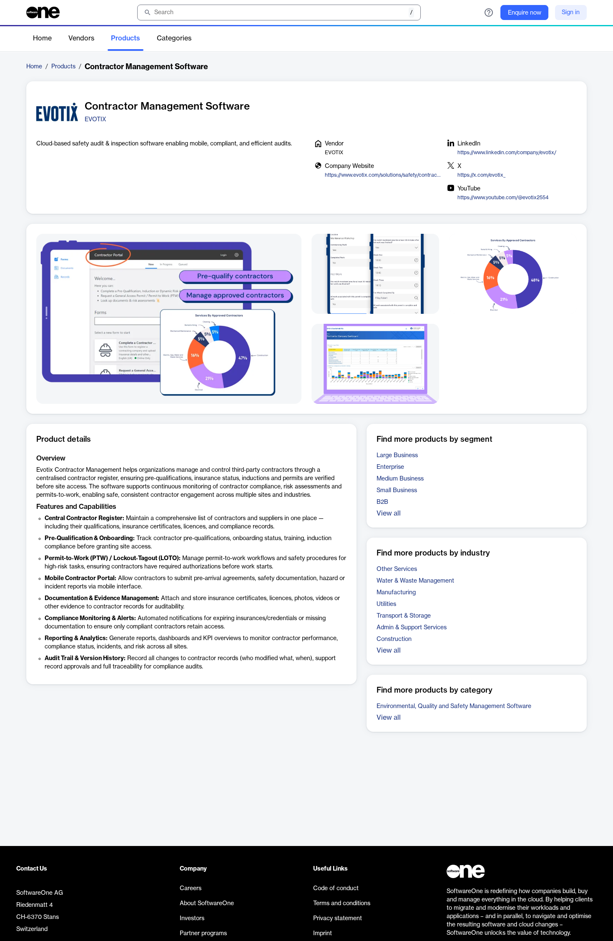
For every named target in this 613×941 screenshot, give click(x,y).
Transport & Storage (404, 616)
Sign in (571, 12)
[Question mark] (488, 12)
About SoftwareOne (207, 903)
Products (125, 38)
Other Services (397, 569)
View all (389, 513)
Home (42, 38)
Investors (192, 918)
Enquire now (524, 13)
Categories (174, 38)
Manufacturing (396, 593)
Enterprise (390, 467)
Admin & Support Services (412, 628)
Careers (190, 888)
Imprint (322, 933)
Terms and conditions (341, 903)
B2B (382, 502)
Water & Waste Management (415, 581)
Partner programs (203, 933)
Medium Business (400, 479)
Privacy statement (337, 918)
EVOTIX (95, 120)
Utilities (386, 604)
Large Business (397, 455)
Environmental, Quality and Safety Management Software (454, 706)
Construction (394, 639)
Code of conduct (336, 888)
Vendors (81, 38)
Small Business (397, 490)
